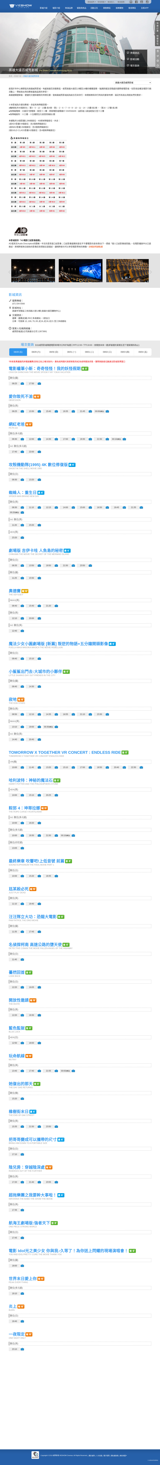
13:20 (31, 480)
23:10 (14, 1349)
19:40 (31, 904)
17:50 (31, 383)
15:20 (31, 876)
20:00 (31, 618)
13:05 (14, 848)
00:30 (48, 727)
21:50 (99, 439)
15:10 (31, 659)
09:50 (14, 714)
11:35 (14, 932)
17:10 (14, 1154)
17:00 (65, 439)
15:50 (31, 578)
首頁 (10, 76)
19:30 (82, 439)
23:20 (31, 525)
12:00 (31, 439)
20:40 (31, 739)
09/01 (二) (89, 352)
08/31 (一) (71, 352)
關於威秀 (92, 1456)
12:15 (48, 507)
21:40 (31, 1182)
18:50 (99, 767)
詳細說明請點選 (96, 247)
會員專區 (132, 8)
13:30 (31, 411)
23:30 (99, 714)
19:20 (31, 823)
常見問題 (101, 2)
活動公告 (94, 8)
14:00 (65, 507)
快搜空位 (157, 40)
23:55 (48, 1182)
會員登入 (111, 2)
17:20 (14, 1182)
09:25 (14, 383)
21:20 (48, 606)
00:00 (99, 411)
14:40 (14, 739)
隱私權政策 (114, 1456)
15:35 (14, 1126)
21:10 (82, 714)
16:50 (99, 507)
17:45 (31, 932)
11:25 (14, 578)
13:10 (14, 727)
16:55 (65, 714)
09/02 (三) (107, 352)
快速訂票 (157, 27)
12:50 (14, 1043)
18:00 (31, 1043)
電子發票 (107, 1456)
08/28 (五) (18, 352)
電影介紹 (56, 8)
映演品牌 (69, 8)
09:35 (14, 565)
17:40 (14, 452)
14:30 (48, 439)
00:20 (14, 512)
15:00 (82, 507)
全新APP (144, 8)
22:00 (31, 452)
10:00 (14, 767)
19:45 (116, 507)
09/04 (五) (142, 352)
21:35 (133, 507)
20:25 (48, 795)
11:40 (31, 767)
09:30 (14, 439)
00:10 (116, 439)
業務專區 (107, 8)
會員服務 (121, 2)
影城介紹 (43, 8)
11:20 (14, 525)
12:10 (14, 618)
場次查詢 (134, 65)
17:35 (14, 1210)
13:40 (14, 1071)
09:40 (14, 606)
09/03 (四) (125, 352)
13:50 (31, 565)
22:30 (133, 767)
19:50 (48, 565)
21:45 (82, 411)
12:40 (14, 631)
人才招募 (99, 1456)
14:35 (48, 714)
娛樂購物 (119, 8)
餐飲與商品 (81, 8)
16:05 (31, 987)
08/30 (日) (53, 352)
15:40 (48, 411)
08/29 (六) (36, 352)
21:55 (48, 1071)
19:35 (65, 411)
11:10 (31, 507)
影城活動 (134, 59)
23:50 (82, 565)
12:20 (14, 987)
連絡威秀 (91, 2)
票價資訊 (134, 53)
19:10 (14, 1293)
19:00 (31, 727)
